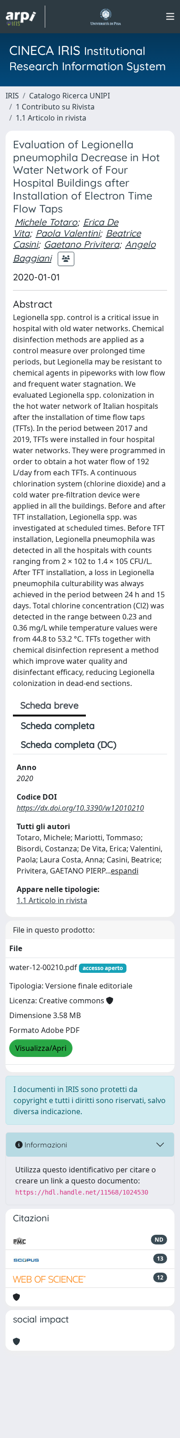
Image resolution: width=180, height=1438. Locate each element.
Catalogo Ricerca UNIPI (69, 96)
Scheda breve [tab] (49, 705)
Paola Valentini (68, 233)
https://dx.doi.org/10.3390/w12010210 (80, 808)
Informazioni (45, 1144)
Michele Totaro (46, 222)
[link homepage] (25, 17)
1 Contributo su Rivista (55, 107)
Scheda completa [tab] (58, 725)
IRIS (12, 96)
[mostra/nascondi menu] (170, 16)
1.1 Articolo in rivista (51, 118)
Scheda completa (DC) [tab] (68, 744)
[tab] (132, 744)
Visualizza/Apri (40, 1048)
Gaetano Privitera (81, 244)
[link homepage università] (105, 17)
